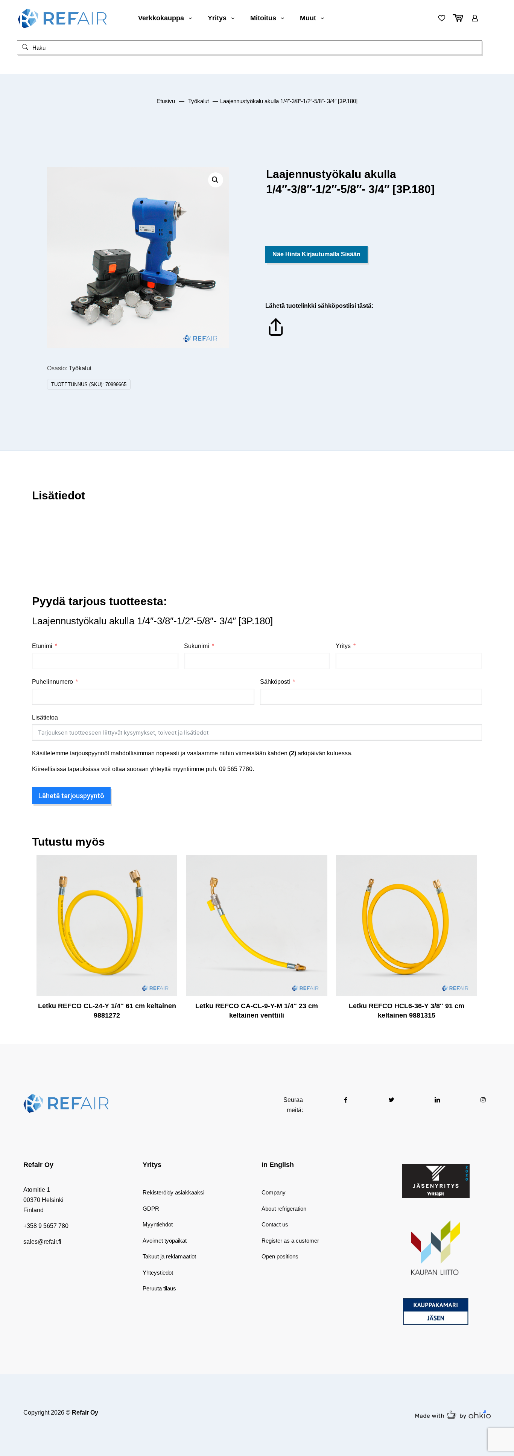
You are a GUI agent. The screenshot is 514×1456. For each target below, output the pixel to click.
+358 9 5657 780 (45, 1226)
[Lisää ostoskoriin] (166, 865)
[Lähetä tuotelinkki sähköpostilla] (275, 335)
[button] (215, 179)
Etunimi (42, 646)
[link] (436, 1181)
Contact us (275, 1224)
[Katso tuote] (166, 882)
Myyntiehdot (158, 1224)
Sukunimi (196, 646)
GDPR (151, 1208)
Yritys (343, 646)
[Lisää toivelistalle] (166, 898)
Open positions (280, 1256)
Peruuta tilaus (159, 1288)
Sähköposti (275, 682)
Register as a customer (290, 1240)
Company (274, 1192)
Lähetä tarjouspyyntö (71, 796)
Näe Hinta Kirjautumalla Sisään (316, 254)
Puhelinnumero (52, 682)
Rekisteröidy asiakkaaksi (173, 1192)
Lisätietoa (45, 717)
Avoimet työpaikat (165, 1240)
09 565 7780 (235, 769)
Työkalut (198, 101)
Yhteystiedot (158, 1272)
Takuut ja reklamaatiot (169, 1256)
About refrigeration (284, 1208)
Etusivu (166, 101)
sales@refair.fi (42, 1241)
